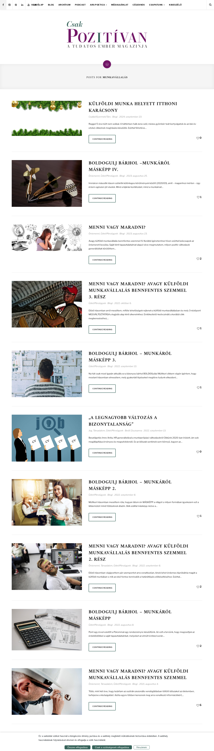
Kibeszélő (175, 5)
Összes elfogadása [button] (77, 747)
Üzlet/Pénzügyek (109, 175)
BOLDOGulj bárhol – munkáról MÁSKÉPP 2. (130, 485)
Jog (90, 430)
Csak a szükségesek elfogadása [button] (112, 747)
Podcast (80, 5)
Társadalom (99, 430)
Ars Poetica (97, 5)
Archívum (64, 5)
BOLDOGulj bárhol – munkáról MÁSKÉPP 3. (130, 357)
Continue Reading (102, 139)
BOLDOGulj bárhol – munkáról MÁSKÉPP (130, 615)
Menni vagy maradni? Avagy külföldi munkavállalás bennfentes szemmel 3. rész (138, 290)
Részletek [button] (141, 747)
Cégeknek (139, 5)
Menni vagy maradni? (117, 228)
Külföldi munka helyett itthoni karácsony (133, 107)
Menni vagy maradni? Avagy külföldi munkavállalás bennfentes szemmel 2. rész (138, 553)
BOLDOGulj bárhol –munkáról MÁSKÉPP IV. (129, 166)
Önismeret (94, 175)
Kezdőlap (37, 5)
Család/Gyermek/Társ (100, 116)
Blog (51, 5)
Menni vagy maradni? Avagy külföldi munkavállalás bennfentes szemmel (138, 674)
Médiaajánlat (119, 5)
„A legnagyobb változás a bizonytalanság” (123, 421)
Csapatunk (156, 5)
